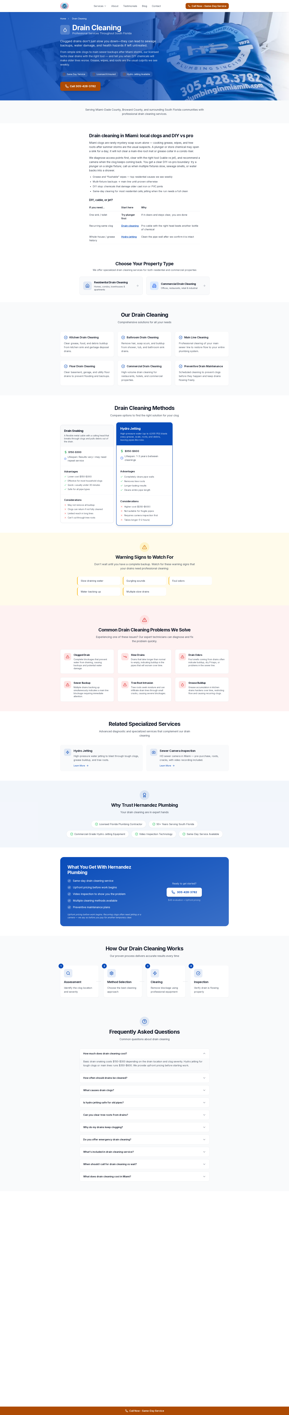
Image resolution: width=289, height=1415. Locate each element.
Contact (156, 6)
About (114, 6)
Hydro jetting (129, 236)
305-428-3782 (187, 892)
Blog (144, 6)
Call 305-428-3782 (83, 86)
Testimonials (130, 6)
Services (98, 6)
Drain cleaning (130, 225)
